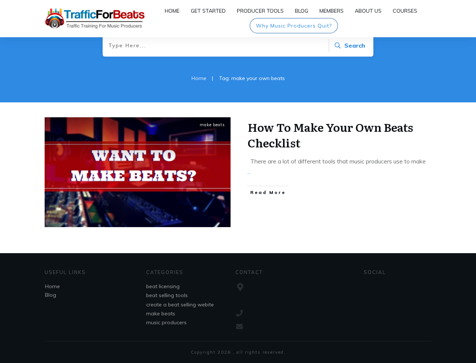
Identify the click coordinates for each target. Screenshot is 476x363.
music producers (166, 322)
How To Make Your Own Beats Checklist (330, 135)
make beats (212, 124)
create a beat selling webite (180, 304)
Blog (50, 295)
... (249, 171)
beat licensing (163, 286)
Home (52, 286)
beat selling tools (167, 295)
